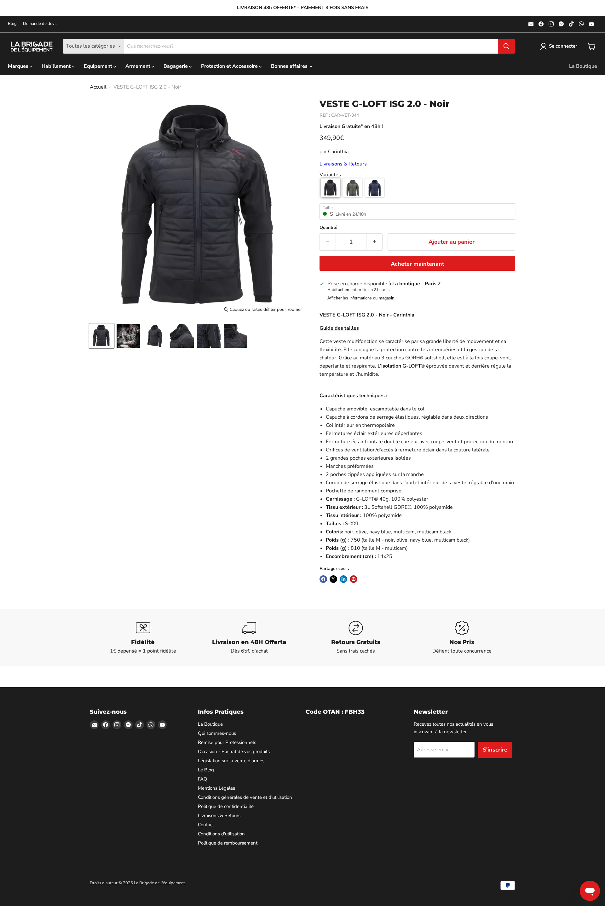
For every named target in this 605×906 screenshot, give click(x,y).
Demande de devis (40, 23)
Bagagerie (176, 66)
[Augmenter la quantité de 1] (374, 242)
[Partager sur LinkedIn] (343, 579)
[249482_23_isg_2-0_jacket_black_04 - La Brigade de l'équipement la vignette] (235, 335)
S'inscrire (495, 749)
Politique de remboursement (227, 843)
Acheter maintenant (417, 264)
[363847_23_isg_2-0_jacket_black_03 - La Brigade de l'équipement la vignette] (155, 335)
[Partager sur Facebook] (323, 579)
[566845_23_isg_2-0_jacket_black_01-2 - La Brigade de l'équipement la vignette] (128, 335)
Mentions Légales (216, 788)
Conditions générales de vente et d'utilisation (245, 797)
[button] (330, 187)
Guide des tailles (339, 328)
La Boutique (583, 66)
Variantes (330, 174)
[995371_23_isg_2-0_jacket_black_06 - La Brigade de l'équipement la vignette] (182, 335)
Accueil (98, 87)
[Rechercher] (506, 46)
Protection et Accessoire (230, 66)
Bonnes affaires (290, 66)
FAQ (202, 779)
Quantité (328, 227)
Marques (19, 66)
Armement (138, 66)
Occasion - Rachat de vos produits (234, 751)
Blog (12, 23)
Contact (206, 825)
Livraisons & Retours (343, 163)
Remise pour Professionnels (227, 742)
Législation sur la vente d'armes (231, 761)
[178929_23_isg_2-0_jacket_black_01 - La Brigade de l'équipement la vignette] (101, 335)
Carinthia (338, 151)
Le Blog (206, 770)
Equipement (98, 66)
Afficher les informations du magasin (360, 298)
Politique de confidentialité (226, 806)
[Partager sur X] (333, 579)
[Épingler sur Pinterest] (353, 579)
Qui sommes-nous (217, 733)
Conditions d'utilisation (221, 834)
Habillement (57, 66)
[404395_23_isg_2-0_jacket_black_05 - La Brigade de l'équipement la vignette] (208, 335)
